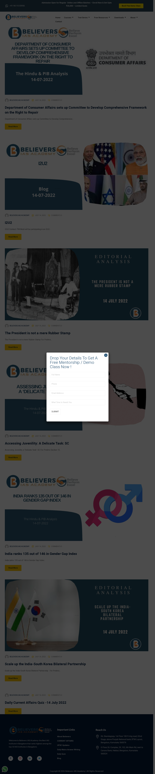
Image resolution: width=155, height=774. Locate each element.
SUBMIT (55, 412)
